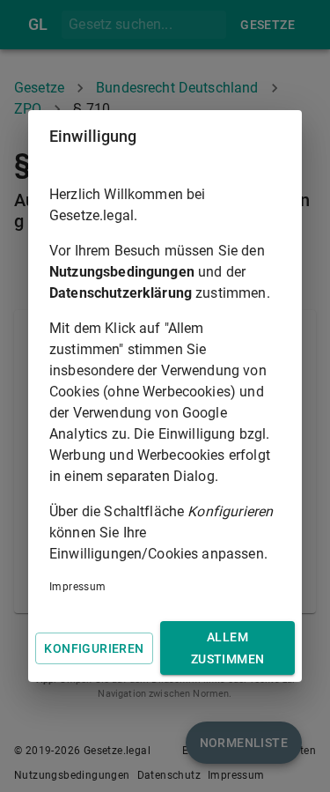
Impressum (77, 587)
